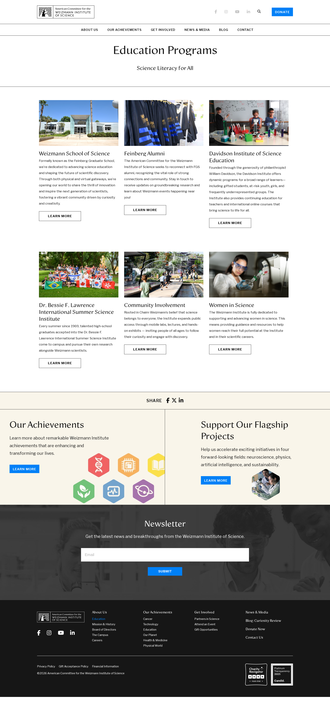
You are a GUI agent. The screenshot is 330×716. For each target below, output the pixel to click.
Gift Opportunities (206, 629)
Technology (150, 624)
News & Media (197, 30)
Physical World (153, 645)
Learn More (60, 216)
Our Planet (150, 635)
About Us (89, 30)
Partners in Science (206, 619)
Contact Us (254, 637)
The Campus (100, 635)
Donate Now (255, 629)
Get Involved (163, 30)
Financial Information (105, 666)
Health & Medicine (155, 640)
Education (98, 619)
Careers (97, 640)
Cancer (147, 619)
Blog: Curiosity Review (263, 621)
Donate (282, 12)
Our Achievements (124, 30)
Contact (245, 30)
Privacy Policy (46, 666)
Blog (223, 30)
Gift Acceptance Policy (73, 666)
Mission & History (103, 624)
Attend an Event (204, 624)
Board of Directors (104, 629)
